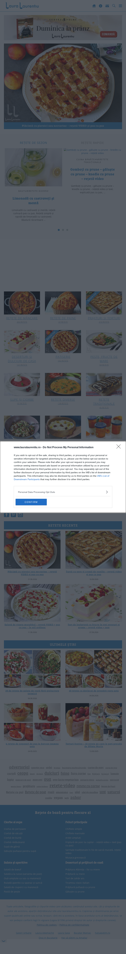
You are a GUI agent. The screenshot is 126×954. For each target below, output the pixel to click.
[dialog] (63, 477)
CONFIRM (31, 502)
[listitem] (63, 492)
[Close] (119, 447)
